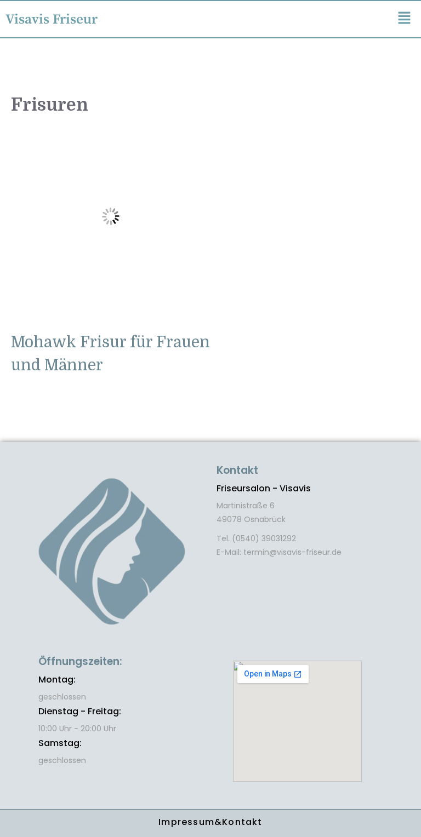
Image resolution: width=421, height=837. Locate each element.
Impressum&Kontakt (210, 822)
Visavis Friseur (51, 19)
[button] (405, 19)
